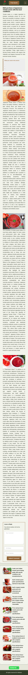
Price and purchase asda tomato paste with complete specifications (17, 648)
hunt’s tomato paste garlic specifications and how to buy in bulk (18, 581)
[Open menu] (25, 2)
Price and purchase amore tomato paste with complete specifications (18, 629)
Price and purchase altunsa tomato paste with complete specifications (18, 657)
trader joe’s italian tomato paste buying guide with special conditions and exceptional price (18, 572)
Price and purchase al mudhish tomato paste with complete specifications (18, 639)
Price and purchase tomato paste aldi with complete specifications (18, 620)
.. (4, 66)
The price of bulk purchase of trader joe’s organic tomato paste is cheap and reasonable (18, 600)
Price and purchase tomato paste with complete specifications (17, 610)
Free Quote (14, 3)
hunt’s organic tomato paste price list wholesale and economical (18, 590)
